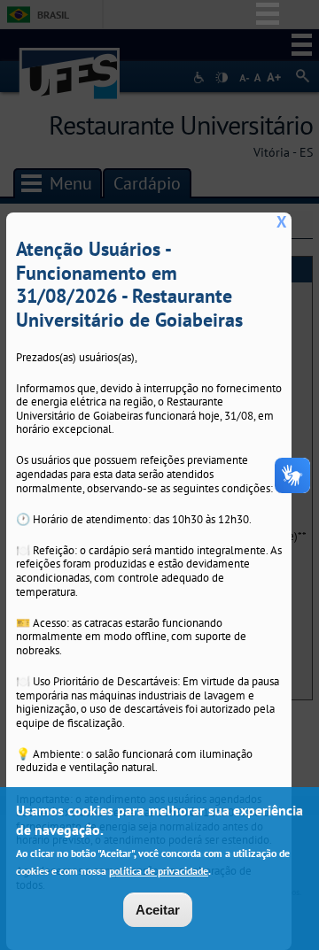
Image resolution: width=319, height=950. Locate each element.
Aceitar (158, 909)
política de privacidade (158, 870)
